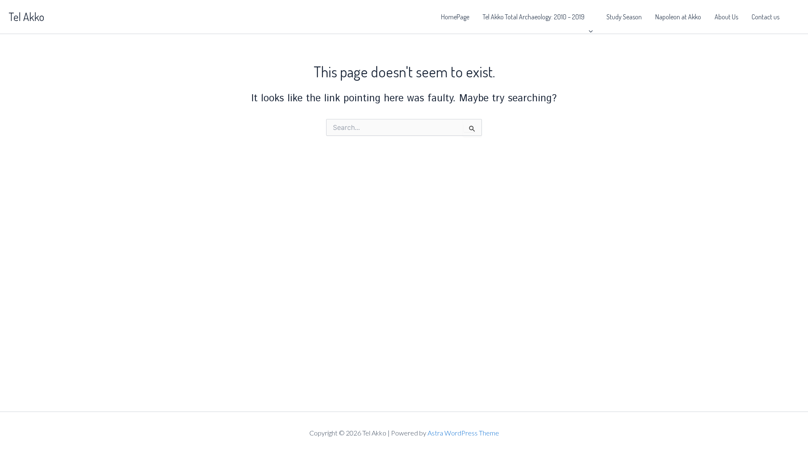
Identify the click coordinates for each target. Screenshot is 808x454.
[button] (589, 17)
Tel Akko (26, 17)
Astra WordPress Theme (463, 433)
